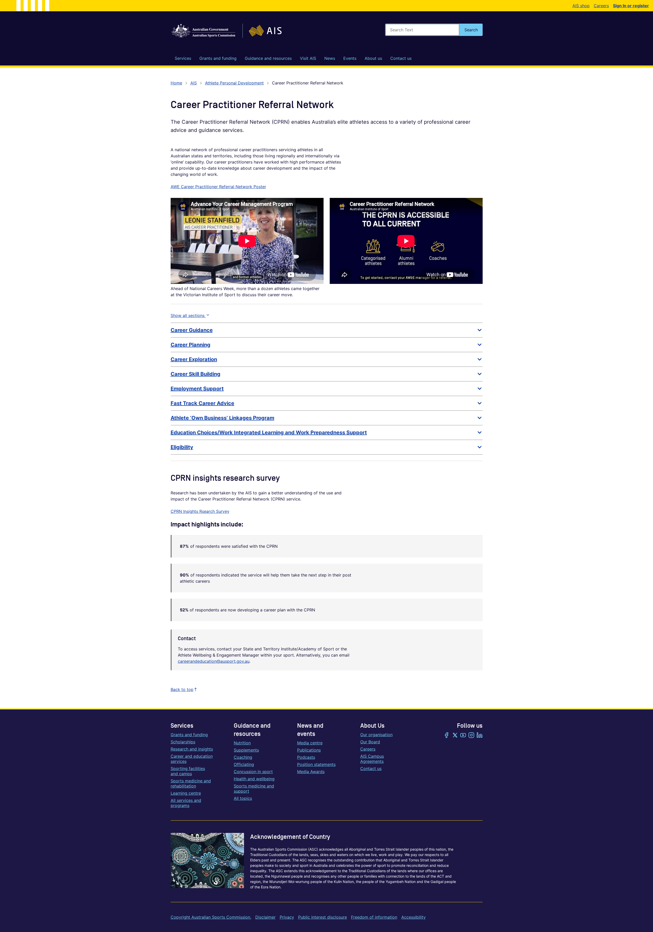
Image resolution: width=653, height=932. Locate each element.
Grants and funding (189, 734)
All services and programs (186, 803)
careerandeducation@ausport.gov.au (213, 661)
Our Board (370, 741)
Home (176, 82)
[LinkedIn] (479, 735)
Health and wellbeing (254, 778)
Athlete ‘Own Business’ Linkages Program (222, 418)
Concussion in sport (253, 771)
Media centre (310, 742)
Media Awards (311, 771)
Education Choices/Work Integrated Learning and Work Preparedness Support (269, 432)
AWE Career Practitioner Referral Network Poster (218, 186)
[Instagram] (471, 735)
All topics (243, 798)
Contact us (371, 768)
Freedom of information (374, 917)
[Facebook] (447, 735)
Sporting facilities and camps (188, 771)
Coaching (243, 757)
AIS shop (581, 5)
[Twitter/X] (455, 735)
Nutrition (242, 742)
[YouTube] (463, 735)
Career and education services (192, 759)
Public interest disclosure (322, 917)
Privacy (287, 917)
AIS (193, 82)
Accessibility (413, 917)
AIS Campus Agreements (372, 759)
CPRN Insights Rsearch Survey (200, 511)
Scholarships (183, 741)
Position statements (316, 764)
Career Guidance (192, 330)
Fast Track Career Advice (202, 403)
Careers (601, 5)
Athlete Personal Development (234, 82)
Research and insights (192, 749)
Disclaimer (265, 917)
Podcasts (306, 757)
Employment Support (197, 389)
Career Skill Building (195, 374)
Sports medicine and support (254, 788)
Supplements (246, 750)
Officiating (244, 764)
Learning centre (186, 793)
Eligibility (182, 447)
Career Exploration (194, 359)
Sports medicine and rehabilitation (191, 783)
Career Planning (190, 345)
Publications (309, 750)
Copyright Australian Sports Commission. (211, 917)
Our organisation (376, 734)
